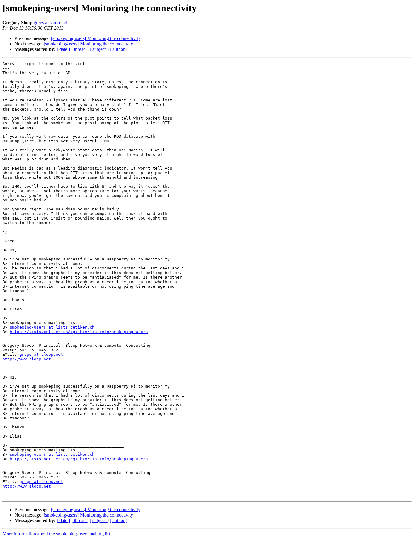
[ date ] (63, 49)
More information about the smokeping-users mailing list (56, 533)
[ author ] (118, 49)
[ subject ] (99, 49)
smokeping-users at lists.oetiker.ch (52, 327)
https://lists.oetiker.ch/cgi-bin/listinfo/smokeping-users (79, 331)
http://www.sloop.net (26, 359)
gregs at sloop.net (50, 22)
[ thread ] (79, 49)
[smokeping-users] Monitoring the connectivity (95, 38)
